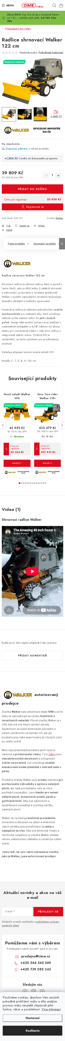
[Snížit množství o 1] (46, 175)
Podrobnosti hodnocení (51, 52)
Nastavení (33, 1018)
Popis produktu (16, 243)
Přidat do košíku (32, 189)
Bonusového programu (45, 158)
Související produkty (45, 243)
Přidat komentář (32, 655)
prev (3, 425)
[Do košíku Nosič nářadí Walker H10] (17, 463)
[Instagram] (33, 991)
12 (45, 483)
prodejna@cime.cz (35, 956)
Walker (59, 218)
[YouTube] (42, 991)
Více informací (51, 1009)
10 (41, 483)
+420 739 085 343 (35, 969)
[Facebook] (25, 991)
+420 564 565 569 (35, 962)
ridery (52, 754)
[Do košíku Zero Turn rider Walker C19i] (47, 463)
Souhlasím (33, 1031)
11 (43, 483)
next (62, 425)
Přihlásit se (48, 911)
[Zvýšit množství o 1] (58, 175)
